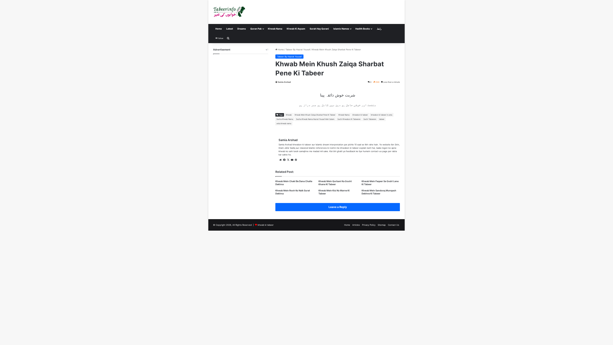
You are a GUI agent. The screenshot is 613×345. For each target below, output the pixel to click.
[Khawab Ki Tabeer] (229, 12)
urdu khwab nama (283, 123)
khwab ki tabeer (266, 225)
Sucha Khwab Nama (284, 119)
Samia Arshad (284, 82)
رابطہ (379, 28)
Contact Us (393, 225)
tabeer (381, 119)
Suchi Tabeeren (369, 119)
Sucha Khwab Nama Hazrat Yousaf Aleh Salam (315, 119)
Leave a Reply (338, 207)
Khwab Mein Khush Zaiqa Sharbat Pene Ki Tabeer (315, 115)
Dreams (241, 28)
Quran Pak (256, 28)
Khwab (289, 115)
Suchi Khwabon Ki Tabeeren (348, 119)
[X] (288, 160)
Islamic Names (341, 28)
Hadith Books (362, 28)
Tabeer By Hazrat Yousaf (298, 49)
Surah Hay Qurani (319, 28)
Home (218, 28)
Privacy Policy (368, 225)
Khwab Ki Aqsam (296, 28)
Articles (356, 225)
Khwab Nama (275, 28)
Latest (229, 28)
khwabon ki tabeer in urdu (381, 115)
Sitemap (382, 225)
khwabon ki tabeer (360, 115)
